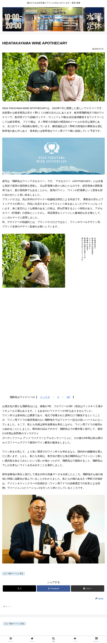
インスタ (45, 397)
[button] (87, 588)
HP (68, 397)
